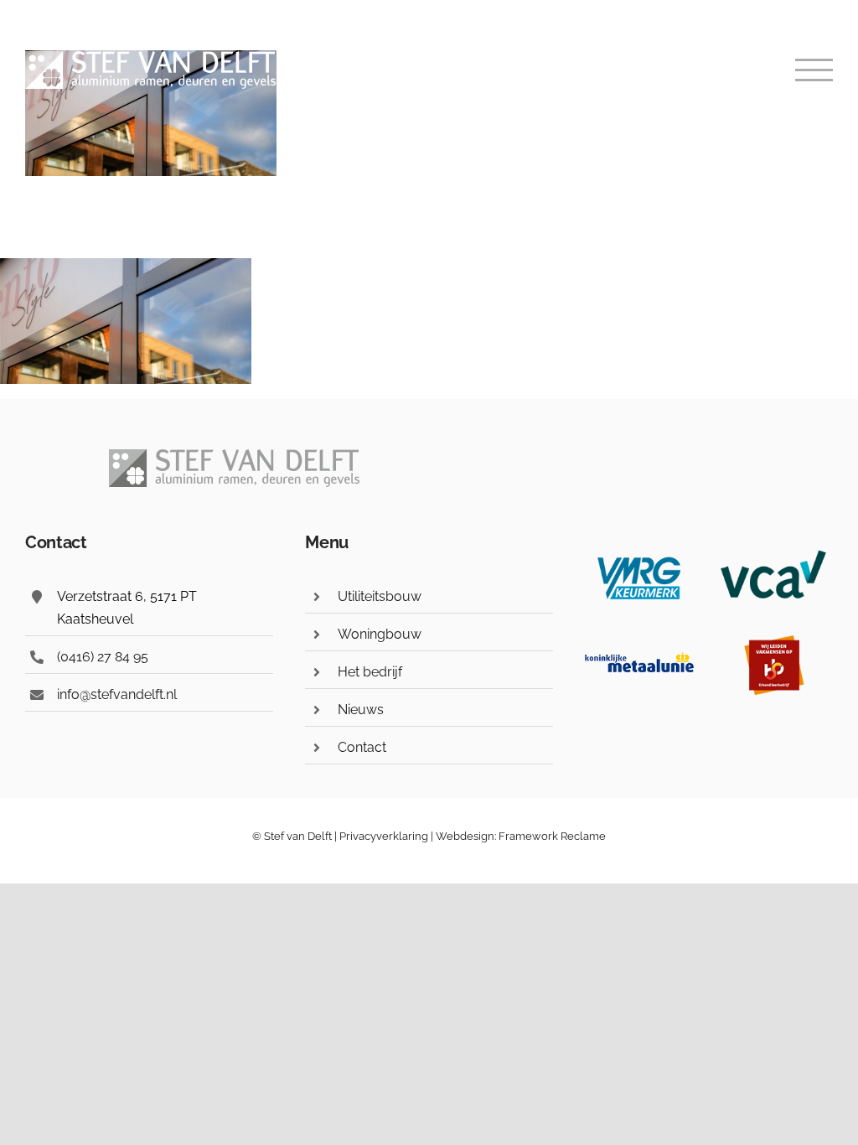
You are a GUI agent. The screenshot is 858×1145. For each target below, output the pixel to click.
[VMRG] (639, 554)
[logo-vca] (773, 554)
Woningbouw (379, 634)
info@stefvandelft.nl (117, 694)
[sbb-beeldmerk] (773, 642)
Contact (362, 747)
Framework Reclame (551, 836)
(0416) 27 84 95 (102, 657)
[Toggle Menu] (814, 70)
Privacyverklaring (383, 836)
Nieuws (361, 710)
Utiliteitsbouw (379, 596)
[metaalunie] (639, 642)
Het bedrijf (370, 672)
